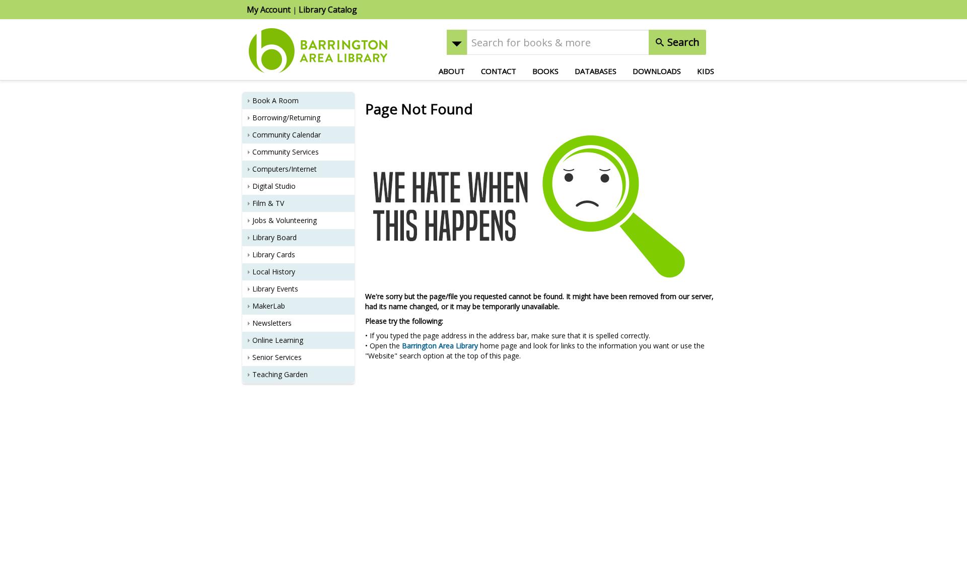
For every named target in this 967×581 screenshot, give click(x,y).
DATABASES (595, 71)
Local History (273, 271)
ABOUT (452, 71)
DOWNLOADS (657, 71)
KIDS (705, 71)
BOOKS (545, 71)
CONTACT (498, 71)
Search (682, 42)
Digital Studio (274, 186)
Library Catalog (328, 9)
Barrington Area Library (440, 345)
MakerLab (268, 306)
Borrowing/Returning (286, 117)
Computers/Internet (284, 169)
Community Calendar (286, 134)
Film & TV (268, 203)
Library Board (274, 237)
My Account (269, 9)
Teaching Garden (280, 374)
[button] (457, 42)
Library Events (275, 289)
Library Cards (273, 254)
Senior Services (277, 357)
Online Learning (277, 340)
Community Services (285, 152)
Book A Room (275, 100)
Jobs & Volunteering (284, 220)
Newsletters (272, 323)
